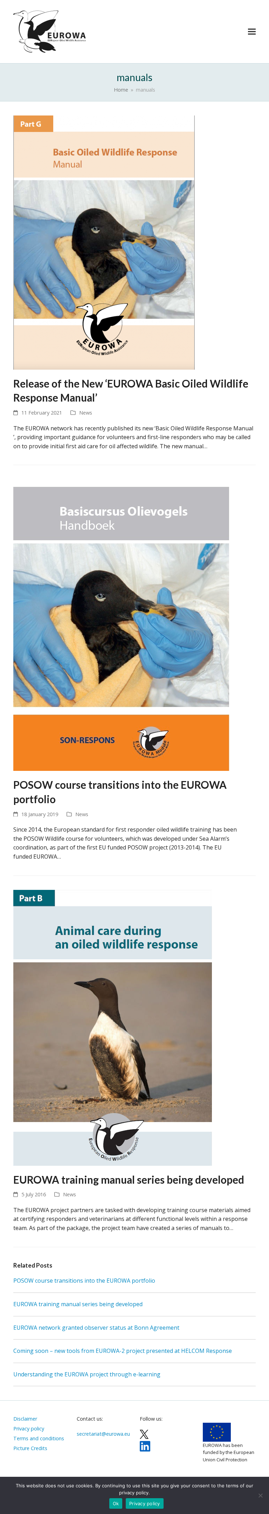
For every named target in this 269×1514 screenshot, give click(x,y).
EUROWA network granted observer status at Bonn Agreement (96, 1327)
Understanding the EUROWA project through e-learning (86, 1374)
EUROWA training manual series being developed (128, 1179)
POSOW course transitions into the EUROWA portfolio (84, 1280)
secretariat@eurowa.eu (103, 1433)
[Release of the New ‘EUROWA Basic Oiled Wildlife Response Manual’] (104, 242)
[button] (252, 31)
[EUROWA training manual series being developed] (112, 1027)
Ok (116, 1503)
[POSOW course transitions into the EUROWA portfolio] (121, 624)
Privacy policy (144, 1503)
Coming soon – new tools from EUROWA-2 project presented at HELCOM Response (122, 1351)
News (85, 412)
